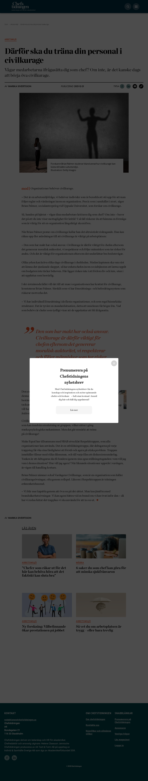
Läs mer (74, 410)
